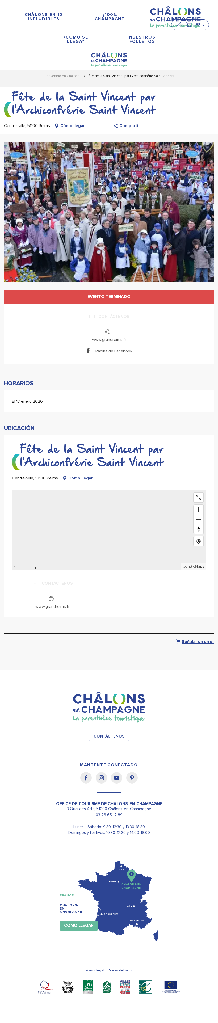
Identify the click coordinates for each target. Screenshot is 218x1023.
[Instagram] (103, 781)
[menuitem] (44, 17)
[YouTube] (118, 781)
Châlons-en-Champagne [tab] (71, 908)
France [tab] (67, 896)
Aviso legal (95, 970)
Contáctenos (109, 736)
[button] (200, 25)
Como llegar (79, 925)
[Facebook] (87, 781)
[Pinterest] (132, 781)
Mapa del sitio (120, 970)
